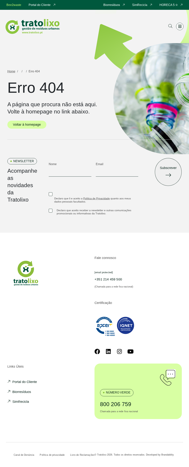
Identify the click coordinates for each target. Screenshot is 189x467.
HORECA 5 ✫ (168, 4)
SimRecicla (140, 4)
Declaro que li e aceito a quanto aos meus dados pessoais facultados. (92, 200)
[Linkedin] (108, 351)
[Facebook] (97, 351)
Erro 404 (34, 71)
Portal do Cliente (40, 4)
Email (99, 164)
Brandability (167, 454)
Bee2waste (13, 4)
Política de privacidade (52, 454)
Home (11, 71)
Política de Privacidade (96, 198)
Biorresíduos (112, 4)
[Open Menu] (179, 26)
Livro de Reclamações (82, 454)
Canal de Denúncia (24, 454)
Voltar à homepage (27, 124)
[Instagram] (119, 351)
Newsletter (23, 161)
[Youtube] (130, 351)
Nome (53, 164)
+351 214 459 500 (108, 279)
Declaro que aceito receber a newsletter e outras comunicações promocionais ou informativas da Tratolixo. (94, 212)
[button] (170, 26)
